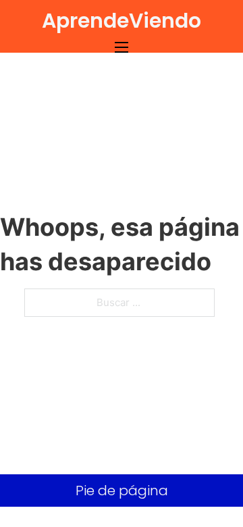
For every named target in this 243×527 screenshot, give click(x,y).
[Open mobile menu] (121, 47)
